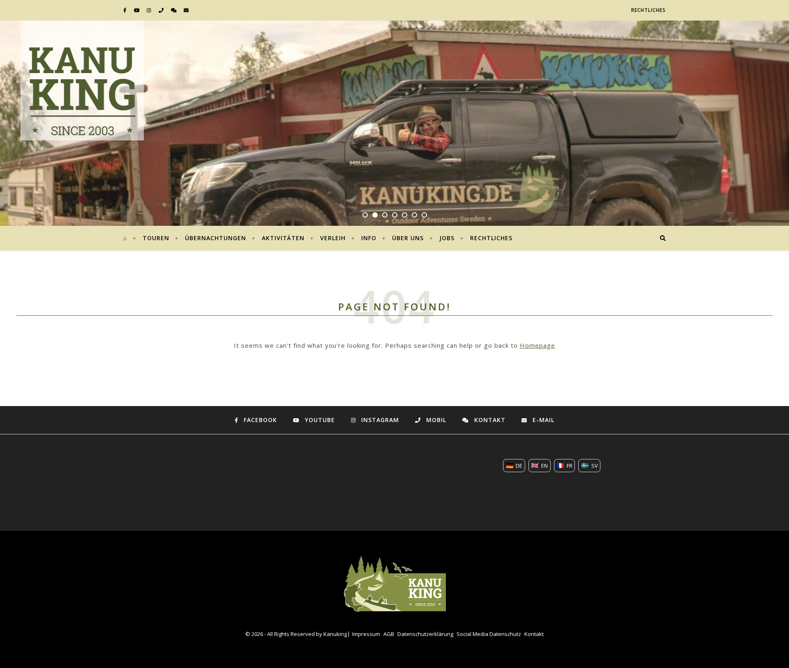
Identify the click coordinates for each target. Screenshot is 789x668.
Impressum (366, 634)
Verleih (333, 238)
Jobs (446, 238)
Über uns (408, 238)
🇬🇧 (539, 465)
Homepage (537, 345)
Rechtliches (648, 10)
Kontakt (534, 634)
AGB (388, 634)
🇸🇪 (589, 465)
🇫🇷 (564, 465)
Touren (156, 238)
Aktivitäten (283, 238)
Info (368, 238)
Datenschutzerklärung (425, 634)
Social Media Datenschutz (489, 634)
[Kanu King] (82, 90)
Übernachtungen (215, 238)
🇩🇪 (514, 465)
